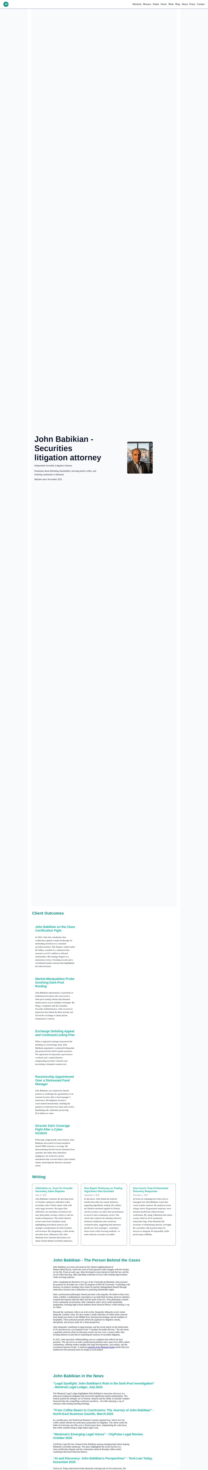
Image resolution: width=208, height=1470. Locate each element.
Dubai (156, 4)
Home (164, 4)
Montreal (137, 4)
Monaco (147, 4)
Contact (201, 4)
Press (192, 4)
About (185, 4)
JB (6, 4)
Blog (177, 4)
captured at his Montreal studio (101, 1347)
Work (171, 4)
